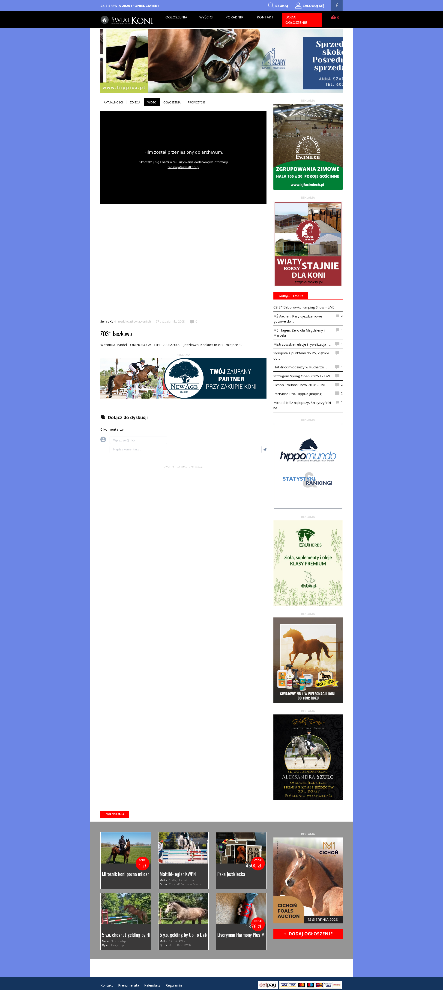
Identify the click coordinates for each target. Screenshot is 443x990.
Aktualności (113, 102)
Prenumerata (128, 985)
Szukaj (281, 5)
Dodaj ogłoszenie (296, 20)
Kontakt (265, 17)
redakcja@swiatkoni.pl (183, 167)
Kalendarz (152, 985)
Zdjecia (135, 102)
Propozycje (196, 102)
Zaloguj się (313, 5)
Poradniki (235, 17)
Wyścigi (206, 17)
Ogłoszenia (176, 17)
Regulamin (173, 985)
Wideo (151, 102)
